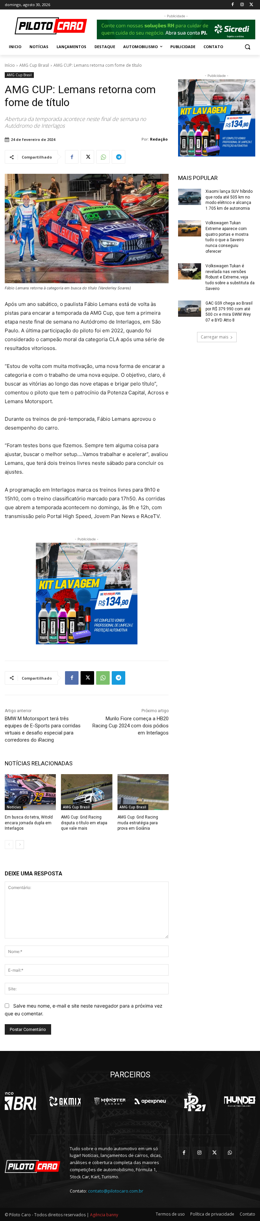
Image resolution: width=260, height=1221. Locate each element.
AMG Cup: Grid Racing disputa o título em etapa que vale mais (84, 823)
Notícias (14, 807)
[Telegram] (118, 157)
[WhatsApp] (103, 157)
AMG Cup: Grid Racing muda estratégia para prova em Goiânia (137, 823)
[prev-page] (9, 844)
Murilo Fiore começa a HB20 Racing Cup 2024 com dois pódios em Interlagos (130, 726)
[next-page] (20, 844)
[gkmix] (65, 1101)
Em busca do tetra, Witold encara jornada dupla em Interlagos (29, 823)
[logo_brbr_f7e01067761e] (20, 1101)
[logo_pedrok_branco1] (195, 1101)
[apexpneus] (150, 1101)
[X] (251, 5)
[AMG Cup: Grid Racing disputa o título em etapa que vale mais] (86, 792)
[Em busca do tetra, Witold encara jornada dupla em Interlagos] (30, 792)
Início (10, 65)
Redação (159, 139)
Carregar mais (214, 337)
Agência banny (104, 1215)
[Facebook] (233, 5)
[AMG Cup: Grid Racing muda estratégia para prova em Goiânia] (143, 792)
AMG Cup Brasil (34, 65)
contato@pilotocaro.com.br (115, 1191)
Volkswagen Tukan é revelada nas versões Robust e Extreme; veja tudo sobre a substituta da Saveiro (230, 277)
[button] (247, 47)
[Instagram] (242, 5)
